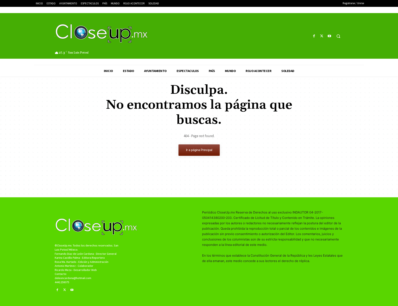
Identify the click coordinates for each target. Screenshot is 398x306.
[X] (322, 36)
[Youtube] (329, 36)
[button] (338, 36)
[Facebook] (314, 36)
